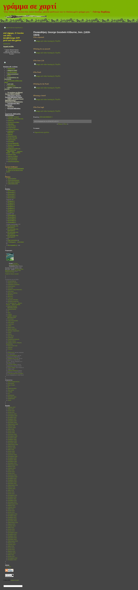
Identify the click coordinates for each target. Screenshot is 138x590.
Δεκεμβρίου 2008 (12, 441)
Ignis (8, 312)
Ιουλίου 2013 (11, 531)
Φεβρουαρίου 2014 (12, 541)
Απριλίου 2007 (11, 407)
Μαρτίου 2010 (11, 466)
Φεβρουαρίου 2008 (12, 424)
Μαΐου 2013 (10, 527)
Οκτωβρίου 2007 (12, 417)
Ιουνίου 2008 (11, 431)
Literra (9, 325)
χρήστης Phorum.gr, (14, 371)
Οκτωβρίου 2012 (12, 515)
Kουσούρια (10, 319)
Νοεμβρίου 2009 (11, 459)
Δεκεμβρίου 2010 (12, 482)
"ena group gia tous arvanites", (15, 374)
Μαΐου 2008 (10, 429)
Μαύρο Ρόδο (11, 327)
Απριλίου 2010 (11, 468)
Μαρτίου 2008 (11, 426)
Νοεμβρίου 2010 (11, 480)
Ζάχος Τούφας (11, 385)
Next (65, 124)
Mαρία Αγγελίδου (12, 388)
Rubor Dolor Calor (12, 345)
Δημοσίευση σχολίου (42, 132)
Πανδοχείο (10, 337)
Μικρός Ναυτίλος (12, 329)
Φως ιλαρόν (10, 390)
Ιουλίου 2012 (11, 512)
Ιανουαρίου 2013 (12, 520)
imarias (9, 314)
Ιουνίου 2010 (11, 471)
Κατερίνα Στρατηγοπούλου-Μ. (14, 264)
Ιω (8, 386)
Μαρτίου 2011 (11, 487)
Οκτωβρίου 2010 (12, 478)
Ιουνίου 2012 (11, 510)
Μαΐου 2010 (10, 470)
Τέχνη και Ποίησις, (13, 365)
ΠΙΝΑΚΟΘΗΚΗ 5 (46, 117)
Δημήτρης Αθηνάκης (12, 299)
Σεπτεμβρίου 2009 (12, 456)
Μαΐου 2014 (10, 546)
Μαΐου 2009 (10, 449)
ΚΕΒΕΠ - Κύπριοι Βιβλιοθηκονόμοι (11, 316)
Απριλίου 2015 (11, 553)
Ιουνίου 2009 (11, 451)
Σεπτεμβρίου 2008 (12, 436)
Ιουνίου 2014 (11, 548)
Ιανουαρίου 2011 (12, 483)
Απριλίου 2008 (11, 427)
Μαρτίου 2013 (11, 524)
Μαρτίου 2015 (11, 551)
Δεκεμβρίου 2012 (12, 519)
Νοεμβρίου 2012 (11, 517)
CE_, (14, 362)
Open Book (10, 336)
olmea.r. (9, 334)
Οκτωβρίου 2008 (12, 437)
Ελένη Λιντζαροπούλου (13, 381)
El (8, 311)
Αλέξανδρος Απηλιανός (13, 284)
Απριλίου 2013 (11, 526)
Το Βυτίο (9, 349)
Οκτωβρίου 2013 (12, 534)
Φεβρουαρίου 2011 (12, 485)
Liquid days (10, 324)
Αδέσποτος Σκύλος (12, 283)
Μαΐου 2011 (10, 490)
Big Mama (10, 294)
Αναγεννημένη (11, 286)
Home (60, 124)
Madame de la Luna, (14, 359)
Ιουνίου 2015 (11, 556)
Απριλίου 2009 (11, 448)
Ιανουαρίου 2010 (12, 463)
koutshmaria (10, 395)
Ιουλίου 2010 (11, 473)
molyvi (9, 332)
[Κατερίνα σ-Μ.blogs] (5, 65)
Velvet (9, 400)
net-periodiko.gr (11, 281)
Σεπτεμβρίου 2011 (12, 495)
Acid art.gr (10, 288)
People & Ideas (11, 341)
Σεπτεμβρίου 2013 (12, 532)
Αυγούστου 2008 (12, 434)
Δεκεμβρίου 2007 (12, 421)
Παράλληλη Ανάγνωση (13, 339)
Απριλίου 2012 (11, 507)
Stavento (9, 347)
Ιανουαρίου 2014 (12, 539)
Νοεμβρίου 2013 (11, 536)
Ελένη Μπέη (10, 383)
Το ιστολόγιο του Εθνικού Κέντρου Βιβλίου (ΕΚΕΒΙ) (14, 304)
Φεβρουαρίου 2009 (12, 444)
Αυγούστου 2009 (12, 454)
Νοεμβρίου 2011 (11, 498)
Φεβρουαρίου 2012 (12, 504)
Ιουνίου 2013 (11, 529)
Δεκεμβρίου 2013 (12, 537)
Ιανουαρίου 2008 (12, 422)
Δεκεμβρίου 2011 (12, 500)
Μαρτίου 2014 (11, 543)
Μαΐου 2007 (10, 409)
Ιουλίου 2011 (11, 493)
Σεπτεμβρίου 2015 (12, 558)
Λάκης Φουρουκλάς (12, 320)
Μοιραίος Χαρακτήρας (13, 331)
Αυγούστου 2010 (12, 475)
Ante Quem (10, 291)
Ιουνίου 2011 (11, 492)
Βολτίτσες (10, 296)
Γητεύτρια (10, 298)
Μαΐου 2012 (10, 509)
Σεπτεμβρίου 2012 (12, 514)
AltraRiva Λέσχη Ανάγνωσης (14, 289)
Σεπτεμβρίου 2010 (12, 476)
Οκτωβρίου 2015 (12, 559)
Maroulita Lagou (11, 397)
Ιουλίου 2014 (11, 549)
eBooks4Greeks (11, 309)
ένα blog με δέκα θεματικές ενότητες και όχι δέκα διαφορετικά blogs (14, 271)
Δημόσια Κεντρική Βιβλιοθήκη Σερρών (11, 307)
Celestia (9, 392)
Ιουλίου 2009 (11, 453)
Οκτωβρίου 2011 (11, 497)
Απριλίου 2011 (11, 488)
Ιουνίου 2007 (11, 410)
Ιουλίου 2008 (11, 432)
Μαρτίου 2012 (11, 505)
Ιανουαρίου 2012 (12, 502)
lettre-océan (10, 322)
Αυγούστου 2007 (12, 414)
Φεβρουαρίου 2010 (12, 465)
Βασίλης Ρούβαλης (12, 293)
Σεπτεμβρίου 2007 (12, 415)
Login (9, 566)
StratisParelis (11, 398)
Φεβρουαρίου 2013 (12, 522)
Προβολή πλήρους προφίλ (12, 274)
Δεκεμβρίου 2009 (12, 461)
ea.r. (8, 393)
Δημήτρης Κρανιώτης (13, 301)
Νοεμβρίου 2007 (11, 419)
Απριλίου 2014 (11, 544)
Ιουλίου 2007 (11, 412)
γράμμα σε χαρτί (30, 6)
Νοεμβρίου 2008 (11, 439)
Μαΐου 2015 (10, 554)
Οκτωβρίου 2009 (12, 458)
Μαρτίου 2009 (11, 446)
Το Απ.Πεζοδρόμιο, (13, 356)
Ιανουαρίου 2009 (12, 443)
